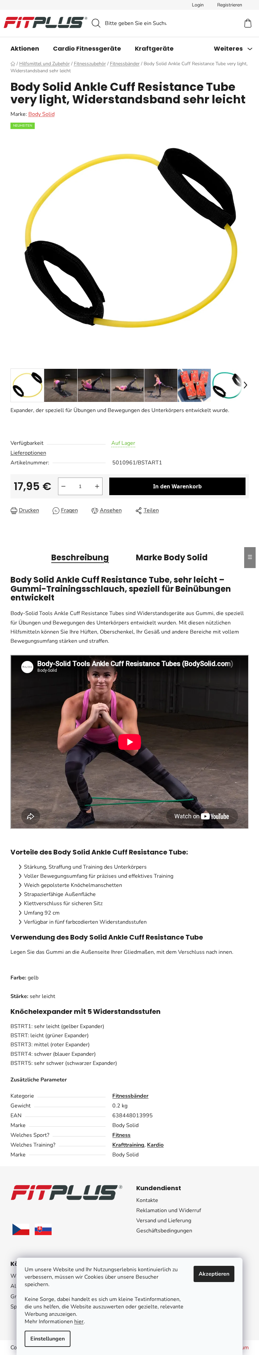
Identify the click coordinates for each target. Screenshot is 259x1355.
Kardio (155, 1145)
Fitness (121, 1135)
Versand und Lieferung (163, 1220)
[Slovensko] (43, 1229)
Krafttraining (128, 1145)
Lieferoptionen (28, 453)
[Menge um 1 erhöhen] (97, 486)
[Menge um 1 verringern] (63, 486)
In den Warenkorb (177, 486)
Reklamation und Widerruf (168, 1210)
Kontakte (147, 1200)
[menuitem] (25, 48)
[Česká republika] (20, 1229)
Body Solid (41, 114)
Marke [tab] (172, 557)
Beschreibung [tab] (80, 557)
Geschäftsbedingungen (164, 1230)
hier (79, 1321)
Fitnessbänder (130, 1096)
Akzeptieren (214, 1274)
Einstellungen (47, 1339)
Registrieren (229, 5)
